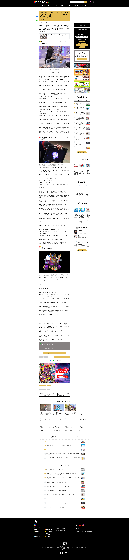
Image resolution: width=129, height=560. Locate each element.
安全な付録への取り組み (88, 531)
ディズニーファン (58, 526)
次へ (62, 357)
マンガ (49, 5)
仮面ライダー (76, 5)
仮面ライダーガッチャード (43, 385)
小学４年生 (60, 387)
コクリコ (75, 220)
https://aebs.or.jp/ (64, 549)
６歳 (45, 387)
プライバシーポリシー (85, 529)
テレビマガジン (82, 46)
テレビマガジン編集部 (43, 22)
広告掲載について (78, 529)
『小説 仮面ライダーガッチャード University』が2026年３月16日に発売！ (61, 394)
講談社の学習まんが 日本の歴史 (60, 528)
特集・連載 (55, 5)
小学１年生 (48, 387)
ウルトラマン (69, 5)
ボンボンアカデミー (58, 524)
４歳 (40, 387)
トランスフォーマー (82, 43)
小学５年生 (64, 387)
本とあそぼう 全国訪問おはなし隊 (60, 530)
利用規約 (82, 528)
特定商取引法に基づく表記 (79, 531)
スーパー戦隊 (84, 5)
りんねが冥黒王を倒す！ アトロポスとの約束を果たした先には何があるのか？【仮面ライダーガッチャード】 (47, 394)
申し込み (82, 58)
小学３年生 (56, 387)
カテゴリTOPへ (54, 394)
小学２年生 (52, 387)
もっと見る (82, 152)
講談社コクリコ (81, 221)
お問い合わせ (78, 528)
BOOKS (62, 5)
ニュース (43, 5)
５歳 (42, 387)
